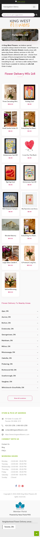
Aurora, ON (6, 317)
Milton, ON (6, 346)
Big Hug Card (10, 182)
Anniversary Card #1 (29, 182)
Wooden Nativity (10, 236)
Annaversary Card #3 (10, 155)
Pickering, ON (7, 364)
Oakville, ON (7, 358)
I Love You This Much (29, 155)
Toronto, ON (9, 527)
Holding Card (29, 101)
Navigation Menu (10, 7)
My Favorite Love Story (29, 209)
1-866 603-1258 (21, 425)
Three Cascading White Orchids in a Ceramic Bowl (10, 101)
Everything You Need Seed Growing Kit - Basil (29, 128)
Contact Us (5, 444)
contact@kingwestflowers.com (16, 430)
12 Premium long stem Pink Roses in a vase (29, 263)
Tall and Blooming (10, 289)
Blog (3, 447)
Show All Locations (20, 398)
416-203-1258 (10, 425)
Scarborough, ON (9, 376)
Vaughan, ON (7, 382)
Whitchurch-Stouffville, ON (13, 387)
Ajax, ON (5, 311)
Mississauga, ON (8, 352)
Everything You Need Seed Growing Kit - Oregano (29, 236)
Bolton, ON (6, 323)
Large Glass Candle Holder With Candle (10, 263)
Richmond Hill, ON (9, 370)
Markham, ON (7, 340)
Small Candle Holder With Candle (10, 128)
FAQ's (4, 450)
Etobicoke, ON (7, 329)
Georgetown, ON (9, 335)
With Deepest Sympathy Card (10, 209)
